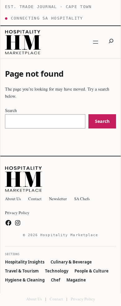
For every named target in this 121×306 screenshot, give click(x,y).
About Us (34, 299)
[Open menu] (95, 42)
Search (11, 110)
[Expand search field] (111, 42)
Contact (56, 299)
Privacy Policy (83, 299)
